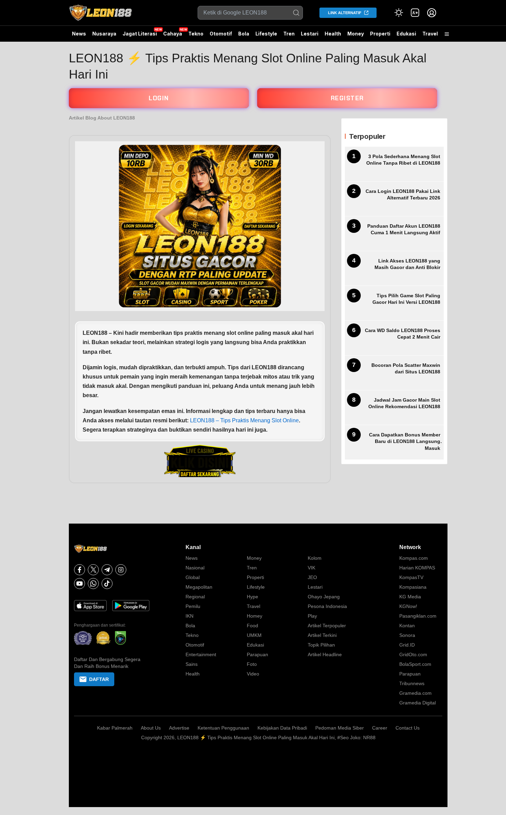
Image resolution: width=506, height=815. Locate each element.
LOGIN (159, 98)
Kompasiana (412, 587)
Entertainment (201, 654)
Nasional (195, 567)
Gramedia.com (415, 693)
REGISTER (347, 98)
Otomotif (221, 34)
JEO (312, 577)
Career (379, 728)
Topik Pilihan (321, 645)
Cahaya (172, 34)
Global (193, 577)
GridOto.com (413, 654)
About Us (151, 728)
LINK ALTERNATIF (344, 13)
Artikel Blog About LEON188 (102, 118)
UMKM (254, 635)
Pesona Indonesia (327, 606)
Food (252, 625)
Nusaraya (104, 34)
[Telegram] (107, 569)
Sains (192, 664)
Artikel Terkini (322, 635)
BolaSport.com (415, 664)
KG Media (410, 596)
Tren (289, 34)
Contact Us (408, 728)
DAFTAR (99, 679)
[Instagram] (120, 569)
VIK (311, 567)
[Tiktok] (107, 583)
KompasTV (411, 577)
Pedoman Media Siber (339, 728)
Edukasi (406, 34)
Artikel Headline (325, 654)
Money (355, 34)
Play (312, 616)
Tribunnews (411, 683)
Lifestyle (266, 34)
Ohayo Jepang (324, 596)
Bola (243, 34)
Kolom (314, 558)
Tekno (195, 34)
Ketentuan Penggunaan (223, 728)
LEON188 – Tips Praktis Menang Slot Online (244, 420)
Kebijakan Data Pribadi (282, 728)
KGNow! (408, 606)
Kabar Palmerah (115, 728)
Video (253, 674)
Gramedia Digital (417, 702)
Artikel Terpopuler (327, 625)
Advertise (179, 728)
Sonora (407, 635)
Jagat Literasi (140, 34)
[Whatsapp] (93, 583)
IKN (189, 616)
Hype (252, 596)
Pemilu (193, 606)
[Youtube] (79, 583)
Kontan (407, 625)
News (79, 34)
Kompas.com (413, 558)
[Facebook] (79, 569)
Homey (254, 616)
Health (333, 34)
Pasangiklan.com (417, 616)
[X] (93, 569)
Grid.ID (407, 645)
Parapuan (257, 654)
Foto (252, 664)
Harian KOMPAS (417, 567)
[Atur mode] (398, 12)
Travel (430, 34)
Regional (195, 596)
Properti (380, 34)
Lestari (309, 36)
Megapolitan (199, 587)
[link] (415, 12)
